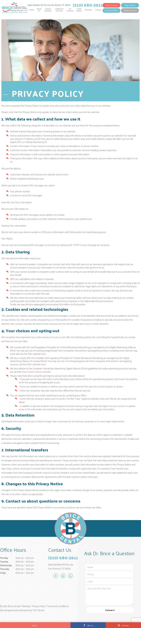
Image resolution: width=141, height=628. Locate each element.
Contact (98, 9)
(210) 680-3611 (88, 5)
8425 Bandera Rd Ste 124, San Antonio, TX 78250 (49, 5)
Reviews (88, 9)
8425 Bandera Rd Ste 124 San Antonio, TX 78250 (60, 566)
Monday (4, 558)
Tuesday (4, 561)
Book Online (111, 5)
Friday (3, 573)
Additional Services (59, 9)
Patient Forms (130, 10)
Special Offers (111, 10)
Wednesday (6, 565)
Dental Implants (47, 9)
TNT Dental (38, 610)
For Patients (70, 9)
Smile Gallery (79, 9)
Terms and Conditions (58, 606)
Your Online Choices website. (36, 372)
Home (31, 9)
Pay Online (130, 5)
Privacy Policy (38, 606)
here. (43, 354)
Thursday (4, 569)
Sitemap (26, 606)
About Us (39, 9)
